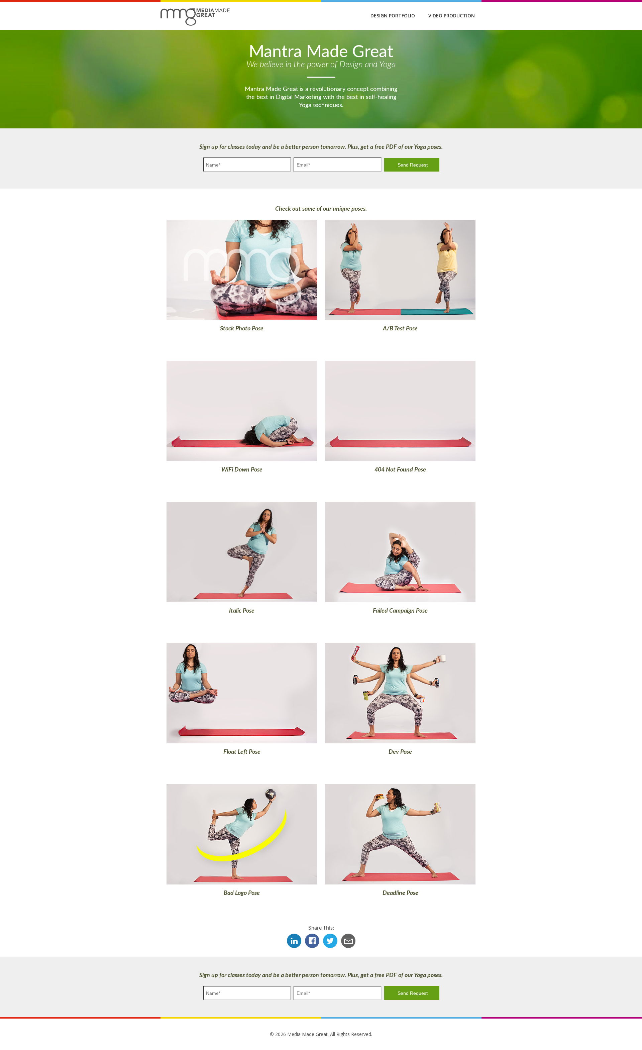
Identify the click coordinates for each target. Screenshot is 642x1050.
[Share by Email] (348, 947)
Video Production (451, 15)
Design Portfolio (392, 15)
